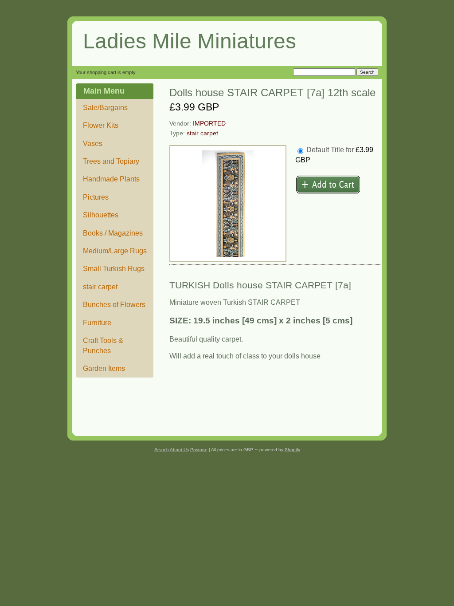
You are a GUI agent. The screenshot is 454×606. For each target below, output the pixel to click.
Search (161, 449)
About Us (179, 449)
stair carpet (100, 287)
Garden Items (104, 368)
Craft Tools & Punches (103, 345)
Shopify (292, 449)
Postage (198, 449)
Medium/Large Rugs (115, 251)
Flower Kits (100, 125)
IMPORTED (209, 123)
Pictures (96, 197)
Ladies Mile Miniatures (189, 41)
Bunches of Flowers (114, 304)
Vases (92, 143)
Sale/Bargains (105, 107)
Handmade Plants (111, 179)
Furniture (97, 323)
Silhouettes (100, 215)
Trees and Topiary (111, 161)
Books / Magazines (113, 233)
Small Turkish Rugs (114, 268)
